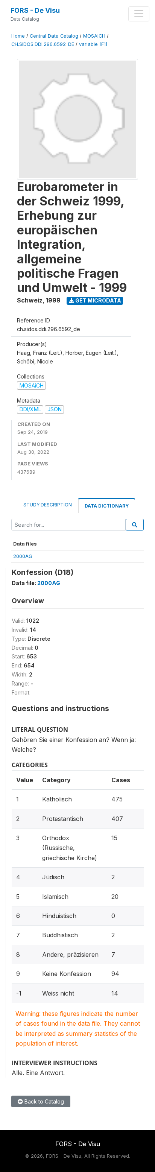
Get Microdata (97, 300)
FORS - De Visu (35, 10)
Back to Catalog (43, 1101)
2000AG (22, 556)
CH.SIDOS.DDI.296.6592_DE (42, 44)
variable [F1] (93, 44)
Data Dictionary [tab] (107, 506)
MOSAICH (94, 36)
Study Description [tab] (47, 505)
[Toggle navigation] (138, 13)
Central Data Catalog (54, 36)
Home (18, 36)
